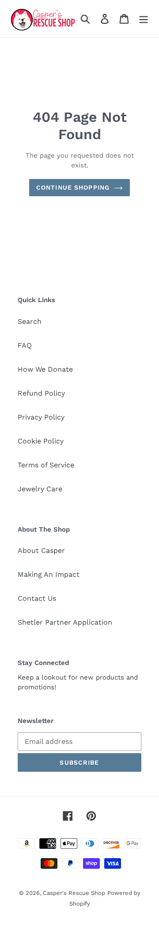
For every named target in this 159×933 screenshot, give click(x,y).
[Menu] (143, 19)
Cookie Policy (41, 441)
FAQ (25, 345)
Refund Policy (41, 393)
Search (30, 321)
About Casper (41, 550)
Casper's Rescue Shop (74, 893)
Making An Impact (49, 574)
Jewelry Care (40, 489)
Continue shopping (73, 187)
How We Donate (45, 369)
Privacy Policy (41, 417)
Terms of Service (46, 465)
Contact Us (37, 598)
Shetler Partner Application (65, 622)
